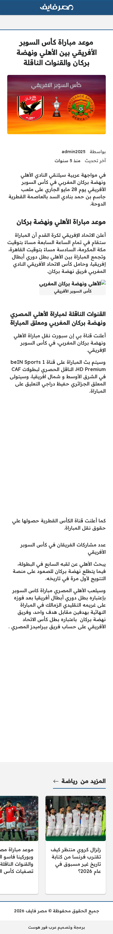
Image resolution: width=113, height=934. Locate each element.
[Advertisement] (56, 455)
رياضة (69, 780)
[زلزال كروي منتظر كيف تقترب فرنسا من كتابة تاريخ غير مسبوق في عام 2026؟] (76, 845)
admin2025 (74, 151)
